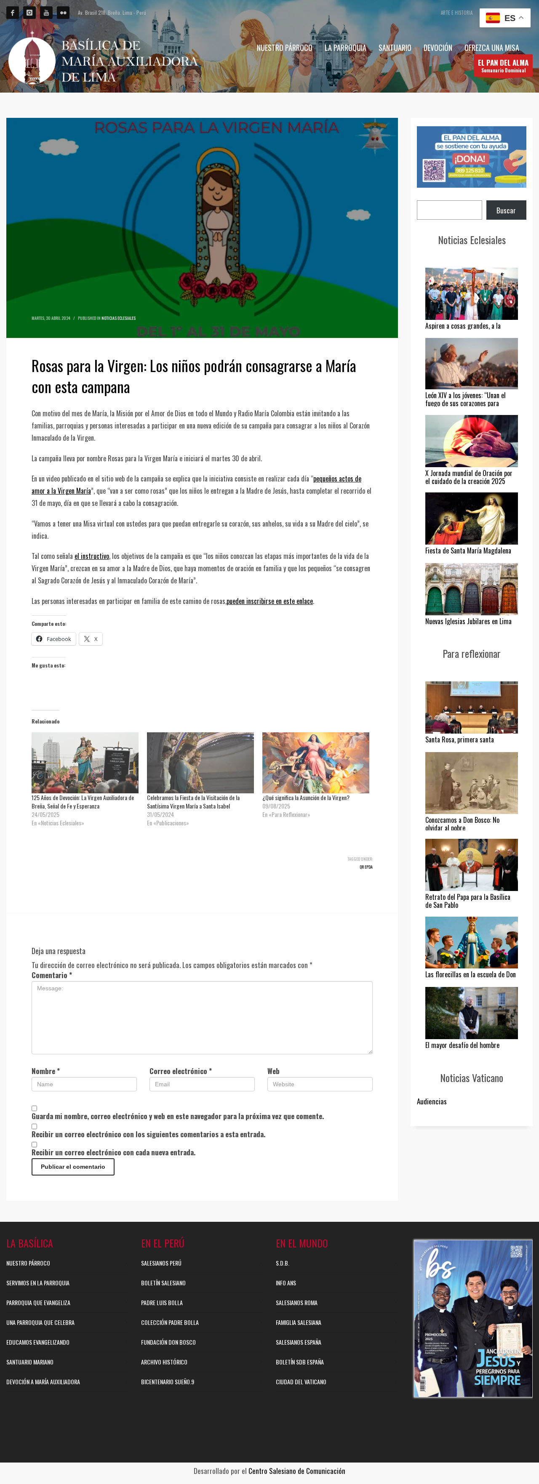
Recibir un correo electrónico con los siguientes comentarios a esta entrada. (148, 1134)
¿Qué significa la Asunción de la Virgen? (306, 797)
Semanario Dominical (503, 65)
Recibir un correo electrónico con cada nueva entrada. (113, 1152)
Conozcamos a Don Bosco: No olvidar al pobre (462, 824)
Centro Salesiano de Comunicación (296, 1470)
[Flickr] (63, 12)
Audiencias (432, 1101)
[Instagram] (29, 12)
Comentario (52, 975)
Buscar (506, 210)
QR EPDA (366, 867)
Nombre (46, 1071)
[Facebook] (12, 12)
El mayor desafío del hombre (462, 1045)
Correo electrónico (180, 1071)
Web (273, 1071)
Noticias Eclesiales (118, 318)
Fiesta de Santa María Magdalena (468, 550)
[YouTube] (46, 12)
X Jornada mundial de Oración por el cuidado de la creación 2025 (468, 477)
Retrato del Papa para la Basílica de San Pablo (467, 901)
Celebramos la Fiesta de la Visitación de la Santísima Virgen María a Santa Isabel (193, 801)
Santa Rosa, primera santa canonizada (459, 743)
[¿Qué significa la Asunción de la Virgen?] (315, 762)
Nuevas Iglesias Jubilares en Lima (468, 621)
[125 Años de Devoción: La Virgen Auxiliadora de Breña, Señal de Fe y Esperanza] (85, 762)
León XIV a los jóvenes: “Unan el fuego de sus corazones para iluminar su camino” (465, 403)
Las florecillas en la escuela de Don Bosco (470, 978)
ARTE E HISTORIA (456, 12)
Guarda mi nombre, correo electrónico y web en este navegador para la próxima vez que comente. (178, 1116)
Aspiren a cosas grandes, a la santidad (463, 330)
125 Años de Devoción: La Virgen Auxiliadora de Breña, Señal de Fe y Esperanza (83, 801)
